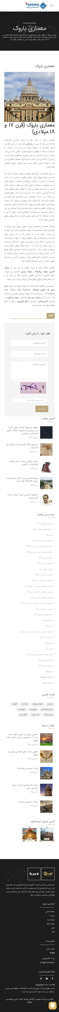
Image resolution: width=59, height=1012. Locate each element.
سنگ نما (25, 704)
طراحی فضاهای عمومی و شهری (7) (38, 586)
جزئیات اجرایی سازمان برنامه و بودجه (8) (36, 632)
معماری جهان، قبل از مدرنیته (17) (39, 546)
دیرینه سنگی (48, 714)
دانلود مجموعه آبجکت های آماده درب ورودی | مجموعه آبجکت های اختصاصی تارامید (22, 431)
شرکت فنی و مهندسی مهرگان (19, 1000)
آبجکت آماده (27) (46, 666)
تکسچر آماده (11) (46, 637)
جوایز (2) (49, 626)
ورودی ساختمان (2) (45, 523)
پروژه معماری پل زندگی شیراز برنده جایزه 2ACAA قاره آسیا (22, 479)
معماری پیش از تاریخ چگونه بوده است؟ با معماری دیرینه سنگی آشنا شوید (22, 737)
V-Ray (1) (49, 671)
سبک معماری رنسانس (28, 802)
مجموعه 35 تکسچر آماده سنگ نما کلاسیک (22, 446)
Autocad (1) (47, 683)
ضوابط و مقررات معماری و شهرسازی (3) (37, 603)
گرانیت (14, 704)
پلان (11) (49, 643)
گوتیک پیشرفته (38, 704)
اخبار (53, 928)
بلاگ (53, 932)
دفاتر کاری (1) (47, 620)
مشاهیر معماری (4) (45, 563)
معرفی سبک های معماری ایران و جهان (23, 753)
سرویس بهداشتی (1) (44, 609)
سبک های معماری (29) (43, 615)
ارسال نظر (42, 409)
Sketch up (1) (46, 677)
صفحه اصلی (50, 911)
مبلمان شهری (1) (46, 569)
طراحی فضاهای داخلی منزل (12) (40, 592)
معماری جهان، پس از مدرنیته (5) (39, 552)
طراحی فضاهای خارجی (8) (42, 597)
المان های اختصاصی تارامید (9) (40, 654)
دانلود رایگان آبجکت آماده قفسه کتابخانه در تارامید (23, 463)
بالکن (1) (49, 649)
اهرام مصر (23, 714)
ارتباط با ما (51, 919)
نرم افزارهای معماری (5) (43, 529)
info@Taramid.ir (47, 962)
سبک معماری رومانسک (27, 768)
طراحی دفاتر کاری (46, 709)
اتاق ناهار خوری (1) (45, 660)
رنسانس (50, 704)
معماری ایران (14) (46, 558)
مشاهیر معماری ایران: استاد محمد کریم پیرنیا (22, 496)
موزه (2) (49, 535)
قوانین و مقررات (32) (44, 575)
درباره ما (52, 915)
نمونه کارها (51, 923)
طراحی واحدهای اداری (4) (42, 580)
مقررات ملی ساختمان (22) (42, 540)
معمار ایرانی (35, 714)
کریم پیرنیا (33, 709)
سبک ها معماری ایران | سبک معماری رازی (25, 786)
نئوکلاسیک (21, 709)
